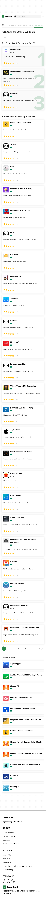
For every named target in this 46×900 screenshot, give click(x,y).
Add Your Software (9, 836)
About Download (8, 833)
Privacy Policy (7, 855)
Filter (4, 38)
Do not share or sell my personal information (17, 866)
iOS (3, 25)
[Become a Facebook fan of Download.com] (4, 881)
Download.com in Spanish (11, 844)
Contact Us (6, 840)
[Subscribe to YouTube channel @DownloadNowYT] (13, 881)
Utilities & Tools (38, 25)
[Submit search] (15, 16)
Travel (31, 25)
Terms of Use (7, 859)
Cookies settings (8, 870)
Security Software (22, 25)
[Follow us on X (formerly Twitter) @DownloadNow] (8, 881)
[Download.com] (7, 16)
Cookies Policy (7, 862)
